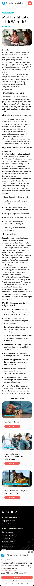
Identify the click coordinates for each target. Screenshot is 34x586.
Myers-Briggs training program (16, 65)
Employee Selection (8, 521)
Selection (25, 484)
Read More (12, 426)
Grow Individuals (7, 535)
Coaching (7, 484)
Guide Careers (6, 538)
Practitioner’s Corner (8, 12)
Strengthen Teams (8, 541)
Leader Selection (7, 524)
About (4, 550)
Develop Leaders (7, 532)
